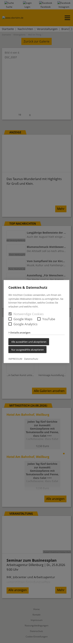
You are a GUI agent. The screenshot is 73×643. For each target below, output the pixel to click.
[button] (10, 319)
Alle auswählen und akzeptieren (28, 341)
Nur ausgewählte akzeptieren (27, 349)
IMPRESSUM (15, 358)
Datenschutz (31, 358)
